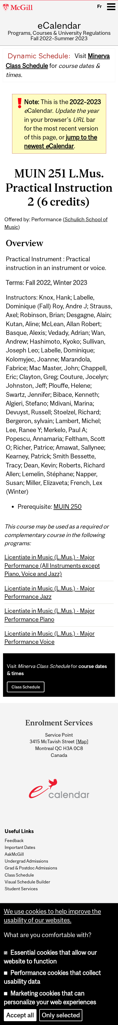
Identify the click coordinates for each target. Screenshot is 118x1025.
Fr (99, 6)
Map (82, 741)
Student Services (21, 888)
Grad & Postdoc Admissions (31, 868)
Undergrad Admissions (26, 861)
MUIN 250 (68, 506)
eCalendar (59, 25)
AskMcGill (14, 854)
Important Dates (20, 847)
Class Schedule (26, 687)
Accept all (20, 1015)
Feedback (14, 840)
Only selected (61, 1015)
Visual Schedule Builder (27, 882)
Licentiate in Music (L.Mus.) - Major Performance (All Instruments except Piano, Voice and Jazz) (52, 565)
